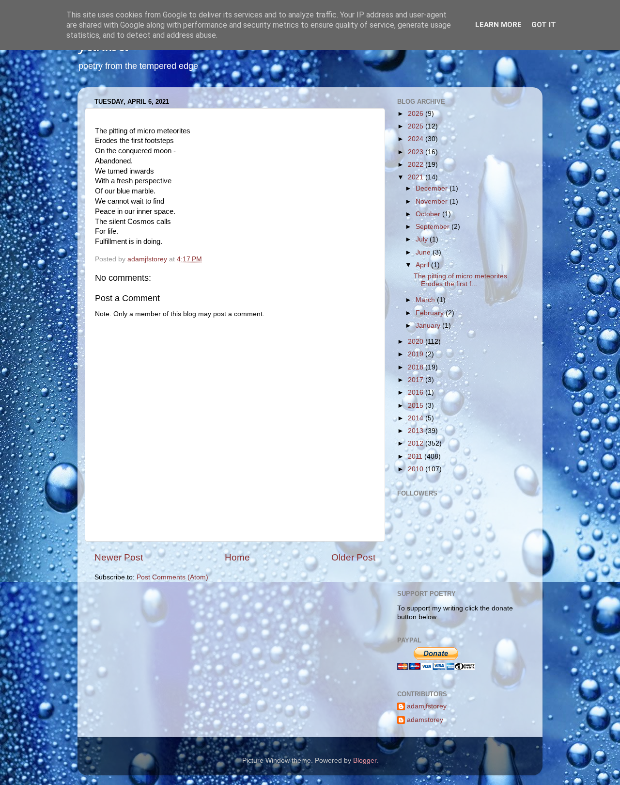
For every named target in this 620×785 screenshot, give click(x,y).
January (429, 325)
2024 (416, 139)
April (423, 265)
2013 (416, 430)
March (426, 300)
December (433, 188)
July (423, 239)
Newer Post (118, 557)
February (431, 313)
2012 (416, 443)
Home (237, 557)
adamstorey (425, 719)
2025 (416, 126)
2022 (416, 164)
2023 (416, 152)
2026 (416, 113)
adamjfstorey (427, 706)
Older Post (353, 557)
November (433, 201)
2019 (416, 354)
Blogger (364, 760)
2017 (416, 380)
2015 (416, 405)
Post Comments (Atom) (172, 577)
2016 (416, 392)
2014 (416, 418)
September (433, 226)
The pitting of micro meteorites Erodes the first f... (460, 280)
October (429, 214)
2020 (416, 341)
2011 (416, 456)
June (424, 252)
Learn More (498, 24)
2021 (416, 177)
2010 (416, 469)
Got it (543, 24)
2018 (416, 367)
